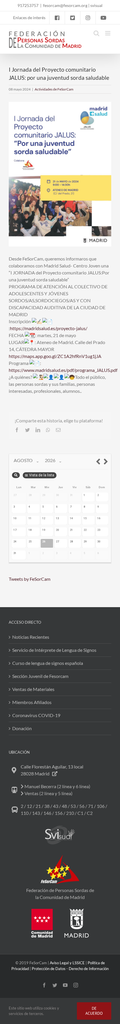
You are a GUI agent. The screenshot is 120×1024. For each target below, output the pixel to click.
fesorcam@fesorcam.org (65, 5)
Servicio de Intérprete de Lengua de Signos (54, 650)
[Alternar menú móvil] (108, 33)
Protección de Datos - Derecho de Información (70, 968)
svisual (96, 5)
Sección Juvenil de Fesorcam (40, 676)
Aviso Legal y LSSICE (67, 962)
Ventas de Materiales (33, 689)
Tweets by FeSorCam (29, 579)
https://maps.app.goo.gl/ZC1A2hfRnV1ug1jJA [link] (55, 356)
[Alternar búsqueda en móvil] (96, 33)
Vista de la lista (41, 475)
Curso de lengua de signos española (47, 663)
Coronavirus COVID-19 (36, 715)
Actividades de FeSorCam (54, 89)
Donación (22, 728)
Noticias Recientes (30, 637)
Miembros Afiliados (32, 702)
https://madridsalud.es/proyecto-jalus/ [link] (48, 328)
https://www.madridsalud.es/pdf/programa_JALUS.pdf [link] (63, 370)
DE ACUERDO (94, 1011)
